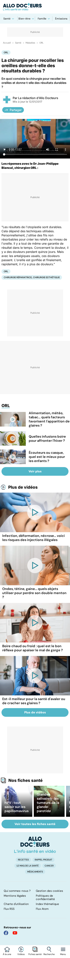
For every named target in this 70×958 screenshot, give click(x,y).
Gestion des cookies (49, 891)
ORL (41, 42)
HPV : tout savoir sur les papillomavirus (16, 807)
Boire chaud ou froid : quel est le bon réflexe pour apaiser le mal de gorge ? (32, 648)
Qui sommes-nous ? (17, 891)
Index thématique (47, 904)
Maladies (30, 42)
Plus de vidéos (23, 487)
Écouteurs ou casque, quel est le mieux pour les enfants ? (47, 456)
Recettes (23, 859)
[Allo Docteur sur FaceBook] (6, 933)
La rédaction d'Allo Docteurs (38, 98)
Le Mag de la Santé (28, 865)
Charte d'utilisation (16, 904)
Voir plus (35, 471)
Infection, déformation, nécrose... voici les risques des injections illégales (33, 537)
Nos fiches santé (25, 780)
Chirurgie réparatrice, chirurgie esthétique (32, 277)
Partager (16, 110)
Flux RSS (9, 909)
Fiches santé (35, 954)
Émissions (61, 18)
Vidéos (21, 954)
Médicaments (35, 871)
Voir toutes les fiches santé (35, 824)
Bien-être (24, 18)
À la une (7, 954)
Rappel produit (43, 859)
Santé (6, 18)
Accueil (7, 42)
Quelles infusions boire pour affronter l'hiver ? (47, 438)
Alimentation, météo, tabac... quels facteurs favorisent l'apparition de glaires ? (49, 419)
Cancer (49, 865)
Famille (42, 18)
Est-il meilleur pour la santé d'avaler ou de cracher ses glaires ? (33, 701)
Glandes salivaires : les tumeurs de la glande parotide (48, 802)
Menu (63, 954)
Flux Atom (42, 909)
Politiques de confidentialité (45, 897)
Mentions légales (15, 896)
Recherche (49, 954)
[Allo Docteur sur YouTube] (15, 933)
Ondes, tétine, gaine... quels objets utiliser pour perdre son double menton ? (34, 593)
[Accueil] (35, 845)
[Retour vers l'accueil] (35, 7)
